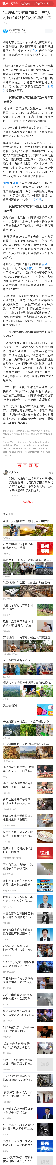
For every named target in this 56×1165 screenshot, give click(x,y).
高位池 (37, 199)
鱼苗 (29, 268)
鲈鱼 (7, 183)
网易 (5, 3)
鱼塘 (35, 50)
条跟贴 (27, 501)
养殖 (45, 264)
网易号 (14, 3)
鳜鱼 (16, 183)
